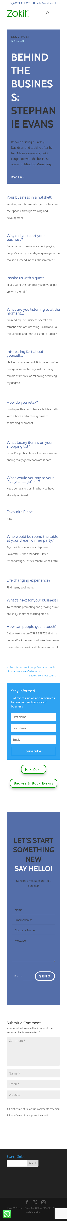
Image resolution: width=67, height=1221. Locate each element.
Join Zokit (33, 769)
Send (45, 976)
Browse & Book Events (33, 783)
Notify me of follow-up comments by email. (35, 1109)
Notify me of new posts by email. (29, 1115)
